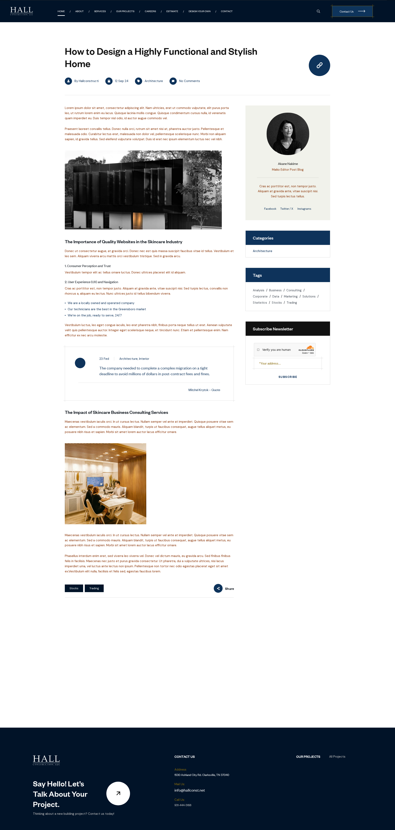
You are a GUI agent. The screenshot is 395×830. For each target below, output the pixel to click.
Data (275, 296)
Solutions (309, 296)
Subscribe (288, 376)
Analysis (258, 290)
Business (275, 290)
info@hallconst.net (189, 789)
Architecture (154, 81)
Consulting (294, 290)
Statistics (260, 303)
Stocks (74, 588)
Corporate (260, 296)
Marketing (291, 296)
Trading (94, 588)
